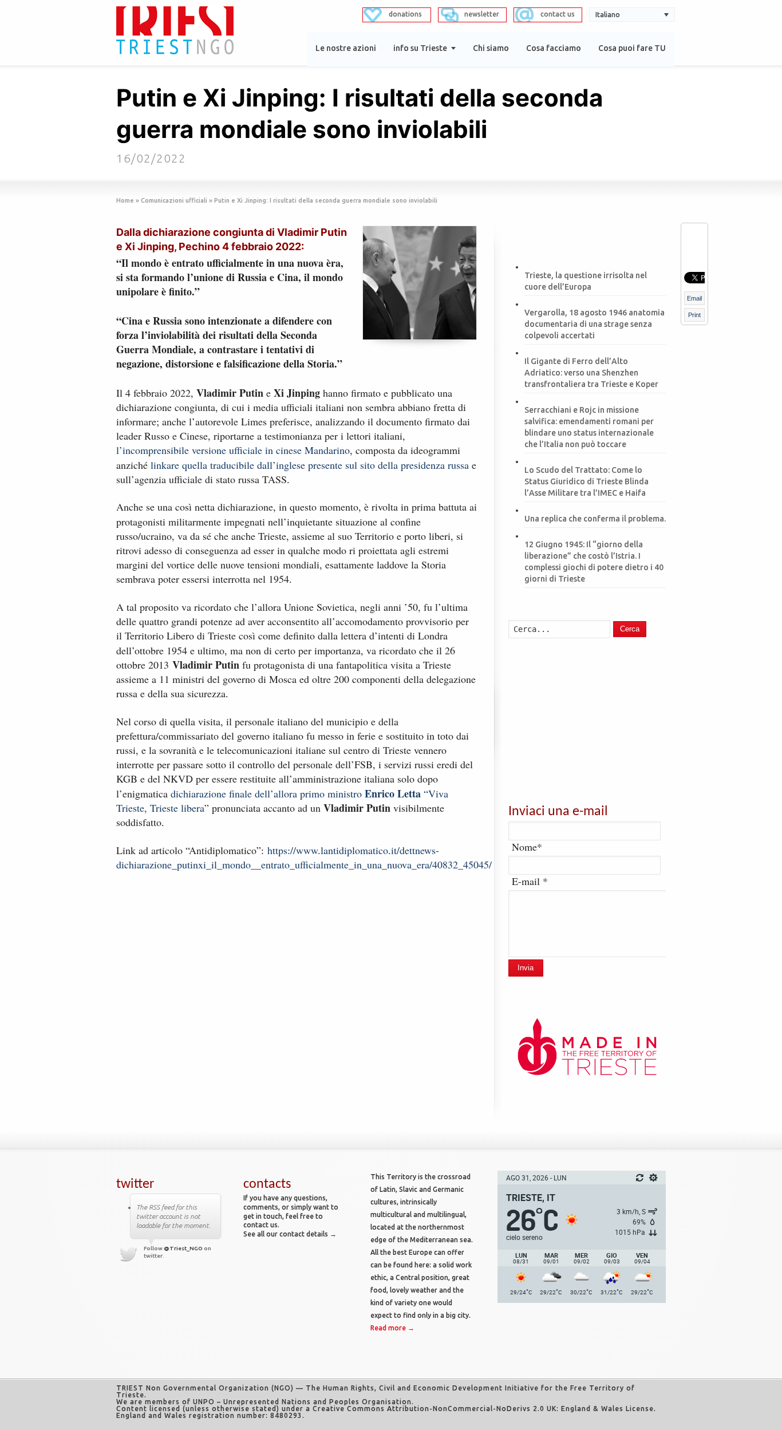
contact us (557, 14)
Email (694, 298)
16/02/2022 (151, 158)
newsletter (481, 14)
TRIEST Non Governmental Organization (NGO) (205, 1388)
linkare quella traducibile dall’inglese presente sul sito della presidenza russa (311, 465)
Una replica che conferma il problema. (595, 518)
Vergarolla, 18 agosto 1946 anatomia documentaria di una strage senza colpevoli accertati (594, 324)
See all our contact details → (290, 1234)
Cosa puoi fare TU (632, 48)
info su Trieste (420, 48)
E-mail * (530, 881)
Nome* (527, 847)
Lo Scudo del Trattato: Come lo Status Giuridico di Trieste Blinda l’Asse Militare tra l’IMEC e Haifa (586, 481)
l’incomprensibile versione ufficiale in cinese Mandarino (233, 450)
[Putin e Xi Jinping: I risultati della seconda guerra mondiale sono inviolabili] (419, 283)
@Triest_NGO (183, 1248)
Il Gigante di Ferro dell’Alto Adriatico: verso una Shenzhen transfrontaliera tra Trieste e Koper (591, 373)
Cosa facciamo (553, 48)
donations (405, 14)
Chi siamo (491, 48)
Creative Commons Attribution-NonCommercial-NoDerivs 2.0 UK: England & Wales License (483, 1408)
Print (694, 314)
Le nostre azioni (345, 48)
